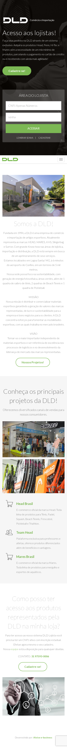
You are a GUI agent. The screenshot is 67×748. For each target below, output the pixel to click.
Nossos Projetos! (33, 362)
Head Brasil (24, 504)
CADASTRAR (44, 137)
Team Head (24, 532)
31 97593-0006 (40, 656)
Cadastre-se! (16, 71)
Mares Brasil (25, 557)
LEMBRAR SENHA (25, 137)
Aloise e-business (42, 737)
